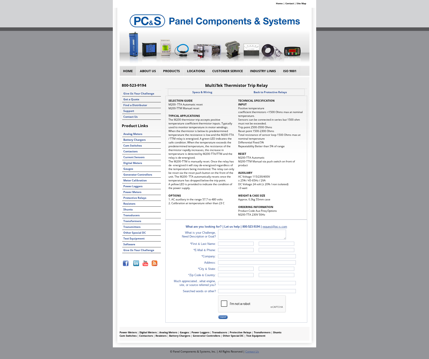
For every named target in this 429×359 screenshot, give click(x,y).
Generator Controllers (137, 174)
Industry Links (263, 71)
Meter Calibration (135, 180)
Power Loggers (133, 186)
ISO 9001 (290, 71)
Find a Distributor (135, 105)
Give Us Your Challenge (138, 93)
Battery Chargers (134, 140)
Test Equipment (134, 238)
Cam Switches (132, 145)
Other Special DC (134, 233)
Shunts (128, 209)
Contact (289, 3)
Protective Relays (134, 198)
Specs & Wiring (202, 92)
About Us (148, 71)
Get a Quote (131, 99)
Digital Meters (132, 163)
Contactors (130, 151)
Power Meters (132, 192)
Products (171, 71)
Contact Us (130, 117)
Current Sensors (134, 157)
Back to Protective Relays (270, 92)
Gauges (128, 169)
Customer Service (227, 71)
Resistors (129, 204)
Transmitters (132, 227)
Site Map (301, 3)
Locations (196, 71)
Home (279, 3)
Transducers (131, 215)
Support (128, 111)
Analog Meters (132, 134)
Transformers (132, 221)
